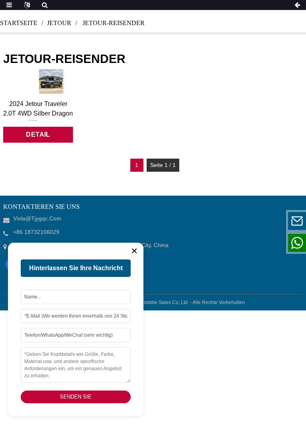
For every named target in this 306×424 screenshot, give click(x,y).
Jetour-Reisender (113, 23)
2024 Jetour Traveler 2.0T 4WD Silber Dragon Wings (38, 113)
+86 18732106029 (247, 243)
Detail (38, 134)
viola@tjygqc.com (248, 221)
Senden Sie (76, 397)
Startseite (18, 23)
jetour (59, 23)
